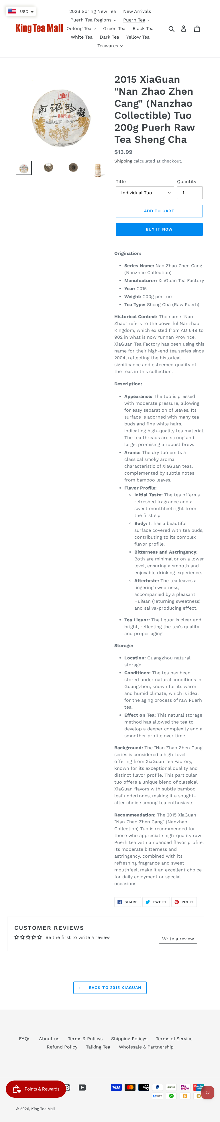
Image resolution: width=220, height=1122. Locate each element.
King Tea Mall (43, 1109)
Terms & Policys (85, 1038)
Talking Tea (98, 1047)
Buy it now (159, 229)
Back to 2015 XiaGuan (114, 987)
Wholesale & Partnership (146, 1047)
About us (49, 1038)
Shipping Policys (129, 1038)
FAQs (24, 1038)
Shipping (123, 161)
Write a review (178, 938)
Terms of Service (174, 1038)
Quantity (186, 181)
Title (121, 181)
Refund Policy (62, 1047)
